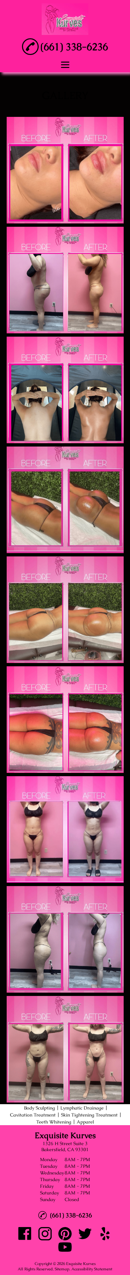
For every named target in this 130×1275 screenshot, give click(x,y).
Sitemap (62, 1269)
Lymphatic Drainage (82, 1108)
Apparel (85, 1122)
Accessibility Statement (91, 1269)
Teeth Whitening (53, 1122)
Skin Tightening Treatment (89, 1115)
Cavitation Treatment (33, 1115)
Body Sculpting (39, 1108)
